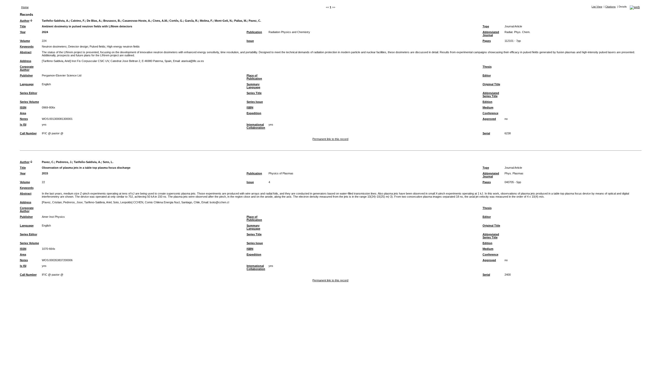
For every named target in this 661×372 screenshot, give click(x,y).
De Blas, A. (94, 20)
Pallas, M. (240, 20)
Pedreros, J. (64, 162)
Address (25, 61)
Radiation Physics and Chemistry (289, 32)
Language (27, 84)
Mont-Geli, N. (223, 20)
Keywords (27, 46)
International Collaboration (256, 126)
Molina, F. (206, 20)
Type (486, 26)
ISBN (250, 107)
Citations (610, 6)
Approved (489, 118)
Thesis (487, 66)
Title (23, 26)
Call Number (28, 133)
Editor (487, 75)
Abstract (26, 52)
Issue (250, 40)
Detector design (78, 46)
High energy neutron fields (123, 46)
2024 (45, 32)
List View (597, 6)
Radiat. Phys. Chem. (517, 32)
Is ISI (23, 124)
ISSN (23, 107)
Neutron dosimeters (54, 46)
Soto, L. (108, 162)
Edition (487, 101)
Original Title (491, 84)
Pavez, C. (255, 20)
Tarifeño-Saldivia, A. (55, 20)
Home (25, 7)
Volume (25, 40)
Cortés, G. (176, 20)
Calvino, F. (78, 20)
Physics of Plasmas (281, 173)
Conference (490, 113)
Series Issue (255, 101)
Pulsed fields (97, 46)
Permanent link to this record (330, 139)
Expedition (254, 113)
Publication (254, 32)
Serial (486, 133)
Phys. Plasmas (514, 173)
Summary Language (253, 86)
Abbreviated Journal (491, 33)
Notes (24, 118)
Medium (488, 107)
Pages (487, 40)
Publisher (26, 75)
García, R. (191, 20)
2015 (45, 173)
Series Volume (29, 101)
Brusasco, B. (112, 20)
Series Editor (28, 93)
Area (23, 113)
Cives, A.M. (160, 20)
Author (24, 20)
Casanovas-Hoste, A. (136, 20)
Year (23, 32)
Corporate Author (27, 68)
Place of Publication (254, 77)
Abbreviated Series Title (491, 94)
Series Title (254, 93)
